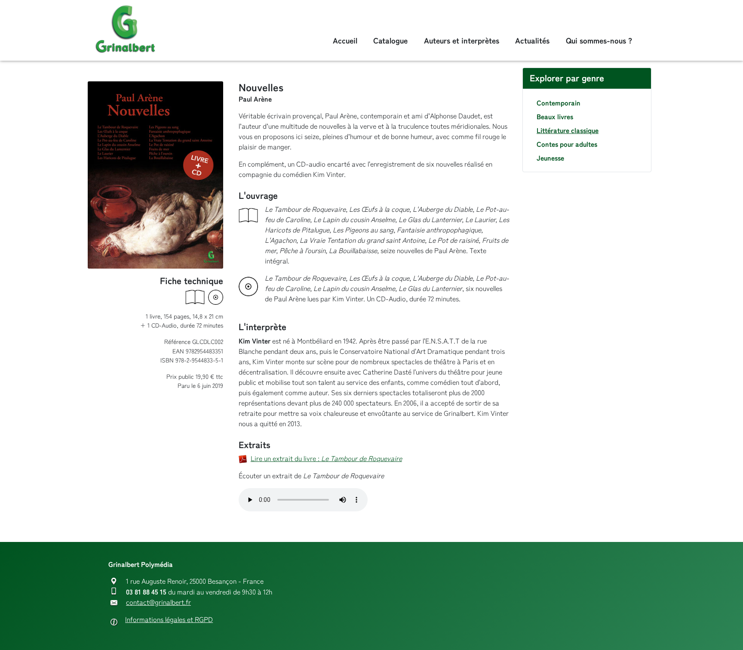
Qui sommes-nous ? (599, 40)
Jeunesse (550, 158)
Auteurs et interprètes (461, 40)
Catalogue (390, 40)
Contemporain (558, 103)
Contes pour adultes (567, 144)
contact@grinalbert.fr (158, 602)
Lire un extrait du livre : (326, 459)
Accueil (345, 40)
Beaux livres (555, 116)
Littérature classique (568, 130)
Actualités (532, 40)
